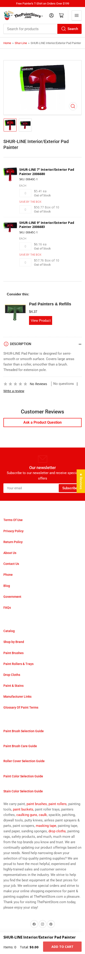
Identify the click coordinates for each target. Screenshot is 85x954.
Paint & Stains (13, 685)
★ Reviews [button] (81, 481)
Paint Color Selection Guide (23, 776)
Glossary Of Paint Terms (20, 707)
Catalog (9, 631)
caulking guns (26, 815)
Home (7, 43)
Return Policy (13, 542)
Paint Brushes (13, 653)
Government (12, 596)
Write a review (13, 391)
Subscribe (69, 488)
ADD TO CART (62, 946)
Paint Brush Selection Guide (23, 731)
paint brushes (37, 804)
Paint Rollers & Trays (18, 664)
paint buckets (23, 809)
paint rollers (58, 804)
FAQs (7, 607)
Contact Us (11, 564)
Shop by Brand (13, 642)
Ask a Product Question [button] (42, 422)
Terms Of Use (13, 520)
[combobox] (42, 29)
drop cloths (57, 831)
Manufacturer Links (17, 696)
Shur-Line (21, 43)
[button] (15, 384)
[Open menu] (77, 15)
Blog (6, 586)
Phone (8, 574)
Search (73, 29)
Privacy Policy (13, 531)
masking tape (46, 826)
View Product (41, 320)
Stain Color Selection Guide (23, 791)
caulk (43, 815)
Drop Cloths (11, 675)
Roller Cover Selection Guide (24, 761)
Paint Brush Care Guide (20, 746)
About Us (9, 553)
